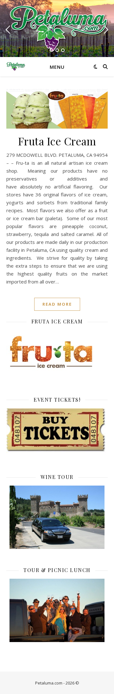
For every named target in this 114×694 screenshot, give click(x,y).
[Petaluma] (57, 27)
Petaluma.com (48, 683)
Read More (57, 304)
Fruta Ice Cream (57, 141)
